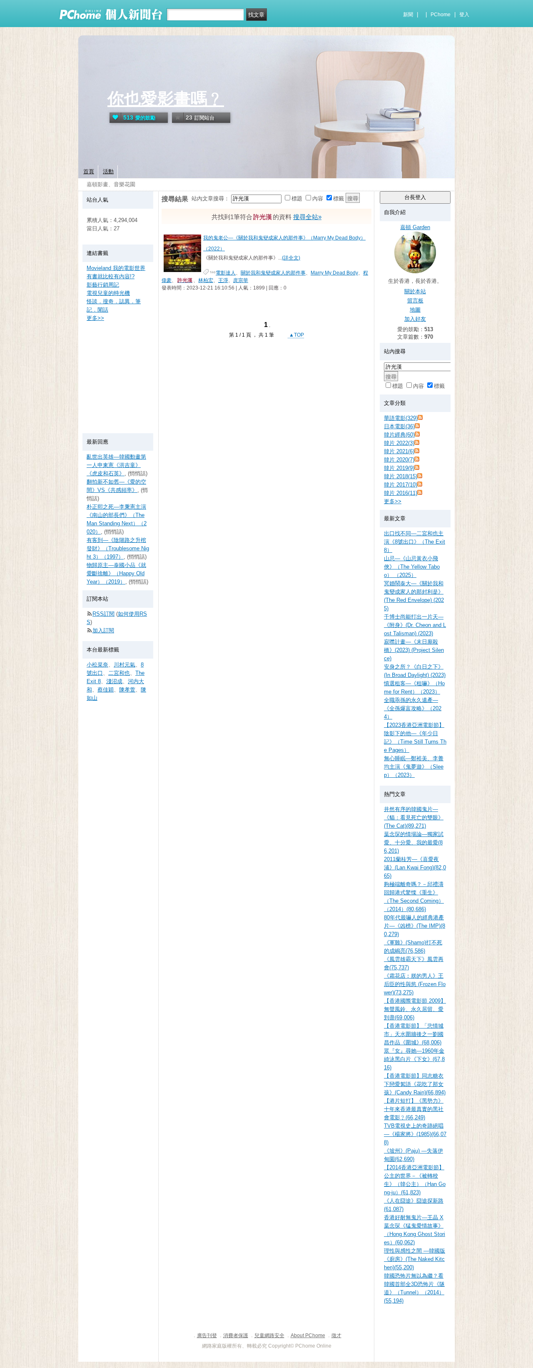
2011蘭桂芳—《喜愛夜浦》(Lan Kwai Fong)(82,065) (415, 867)
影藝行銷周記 (103, 285)
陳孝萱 (127, 689)
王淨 (223, 280)
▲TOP (296, 335)
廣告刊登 (207, 1335)
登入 (464, 14)
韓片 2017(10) (400, 485)
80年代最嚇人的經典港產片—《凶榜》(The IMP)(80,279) (414, 925)
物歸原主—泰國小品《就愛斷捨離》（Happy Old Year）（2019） (116, 573)
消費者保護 (235, 1335)
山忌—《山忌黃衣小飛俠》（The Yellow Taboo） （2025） (412, 566)
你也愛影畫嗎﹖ (165, 99)
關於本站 (415, 291)
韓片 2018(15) (400, 476)
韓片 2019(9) (399, 468)
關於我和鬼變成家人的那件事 (273, 273)
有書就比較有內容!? (110, 276)
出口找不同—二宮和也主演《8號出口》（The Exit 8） (414, 541)
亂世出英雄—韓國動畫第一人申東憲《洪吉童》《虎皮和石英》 (116, 465)
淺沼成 (114, 681)
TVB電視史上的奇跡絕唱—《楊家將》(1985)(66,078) (415, 1134)
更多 (392, 501)
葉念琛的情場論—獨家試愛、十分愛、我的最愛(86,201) (413, 842)
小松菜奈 (97, 665)
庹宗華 (240, 280)
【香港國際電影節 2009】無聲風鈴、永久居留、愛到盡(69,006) (415, 1009)
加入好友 (415, 319)
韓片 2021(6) (399, 451)
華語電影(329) (401, 418)
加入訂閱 (103, 630)
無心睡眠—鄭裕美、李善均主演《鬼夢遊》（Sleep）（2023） (413, 766)
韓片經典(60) (399, 435)
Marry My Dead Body (334, 273)
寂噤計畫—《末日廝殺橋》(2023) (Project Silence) (414, 650)
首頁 (88, 171)
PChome (441, 14)
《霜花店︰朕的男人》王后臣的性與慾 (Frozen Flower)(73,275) (415, 984)
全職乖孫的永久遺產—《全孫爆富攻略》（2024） (412, 708)
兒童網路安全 (269, 1335)
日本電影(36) (399, 426)
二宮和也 (119, 673)
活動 (108, 171)
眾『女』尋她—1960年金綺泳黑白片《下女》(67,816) (414, 1059)
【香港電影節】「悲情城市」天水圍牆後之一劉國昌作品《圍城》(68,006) (413, 1034)
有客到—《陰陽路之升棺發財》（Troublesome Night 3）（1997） (118, 548)
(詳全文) (291, 258)
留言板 (415, 300)
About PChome (308, 1335)
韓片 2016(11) (400, 493)
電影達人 (226, 273)
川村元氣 (124, 665)
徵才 (336, 1335)
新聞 (408, 14)
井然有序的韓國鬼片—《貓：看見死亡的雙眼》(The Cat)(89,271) (413, 817)
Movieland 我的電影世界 (116, 268)
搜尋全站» (307, 216)
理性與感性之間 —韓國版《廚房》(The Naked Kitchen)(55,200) (414, 1259)
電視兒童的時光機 (108, 293)
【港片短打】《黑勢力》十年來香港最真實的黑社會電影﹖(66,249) (413, 1109)
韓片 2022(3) (399, 443)
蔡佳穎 (105, 689)
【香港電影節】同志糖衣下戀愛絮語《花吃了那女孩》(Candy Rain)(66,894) (415, 1084)
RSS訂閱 (103, 614)
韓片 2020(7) (399, 460)
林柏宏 (205, 280)
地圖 (415, 310)
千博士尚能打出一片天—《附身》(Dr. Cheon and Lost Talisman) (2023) (415, 625)
